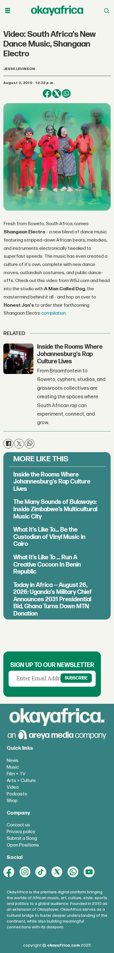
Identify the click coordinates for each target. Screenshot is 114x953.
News (13, 760)
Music (13, 767)
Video (13, 787)
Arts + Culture (21, 781)
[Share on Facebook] (47, 93)
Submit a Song (22, 838)
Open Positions (23, 845)
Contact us (18, 825)
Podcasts (17, 794)
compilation (53, 313)
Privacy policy (21, 832)
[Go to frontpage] (57, 10)
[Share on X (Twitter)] (56, 93)
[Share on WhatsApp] (66, 93)
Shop (12, 801)
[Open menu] (7, 10)
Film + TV (16, 774)
